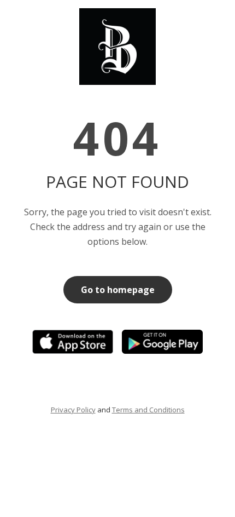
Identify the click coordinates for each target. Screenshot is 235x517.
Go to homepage (118, 290)
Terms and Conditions (148, 410)
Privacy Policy (73, 410)
